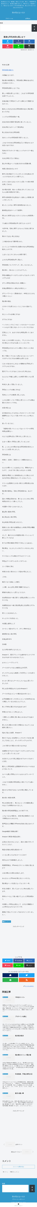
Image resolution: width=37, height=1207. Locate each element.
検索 (1, 23)
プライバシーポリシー (18, 1199)
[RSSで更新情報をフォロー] (27, 980)
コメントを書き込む (18, 1166)
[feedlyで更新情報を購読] (10, 980)
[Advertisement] (18, 56)
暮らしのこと (7, 921)
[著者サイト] (10, 975)
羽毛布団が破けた (8, 70)
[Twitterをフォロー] (27, 975)
